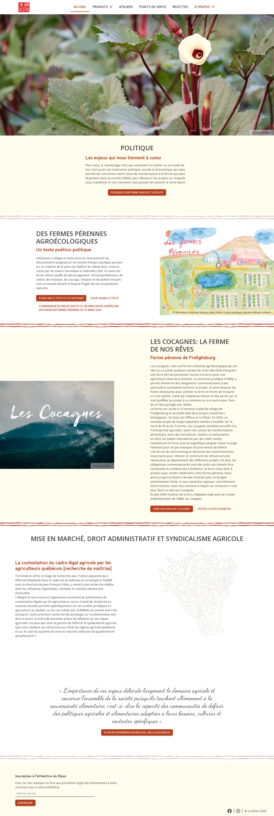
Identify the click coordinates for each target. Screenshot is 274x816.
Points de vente (152, 6)
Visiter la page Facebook (214, 509)
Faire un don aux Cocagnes (171, 509)
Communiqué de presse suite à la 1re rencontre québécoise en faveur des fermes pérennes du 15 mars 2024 (79, 308)
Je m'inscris (25, 803)
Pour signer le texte (104, 298)
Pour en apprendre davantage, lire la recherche (137, 732)
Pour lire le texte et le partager (61, 298)
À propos (202, 6)
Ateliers (126, 6)
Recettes (180, 6)
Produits (100, 6)
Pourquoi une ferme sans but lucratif (137, 192)
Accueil (80, 6)
